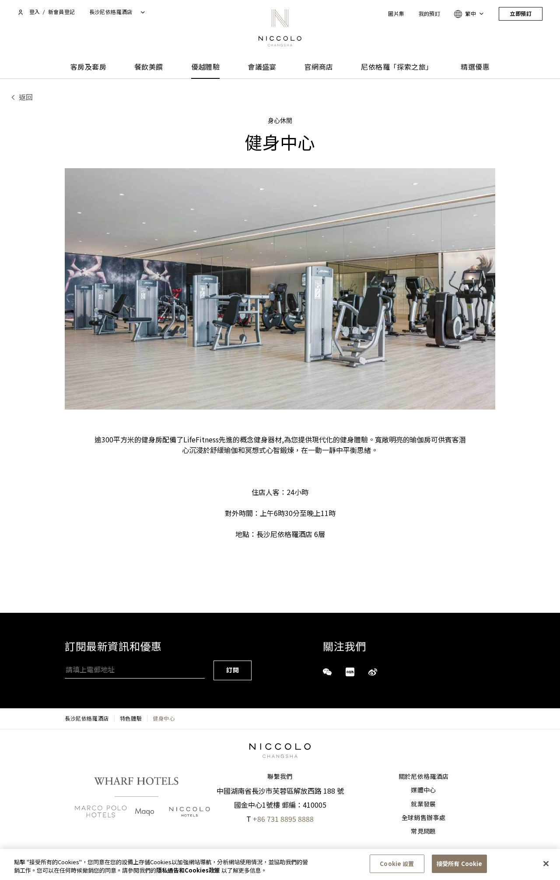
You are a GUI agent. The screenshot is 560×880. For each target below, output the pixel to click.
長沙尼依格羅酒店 (87, 718)
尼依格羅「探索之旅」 (397, 67)
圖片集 (396, 14)
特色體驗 (131, 718)
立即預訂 (521, 14)
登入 (35, 12)
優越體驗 (205, 67)
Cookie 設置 (397, 863)
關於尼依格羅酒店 (424, 777)
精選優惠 (475, 67)
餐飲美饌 (148, 67)
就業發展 (423, 804)
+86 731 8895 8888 (283, 818)
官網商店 (318, 67)
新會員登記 (61, 12)
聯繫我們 (279, 777)
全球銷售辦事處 (423, 818)
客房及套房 (88, 67)
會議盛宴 (262, 67)
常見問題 (423, 831)
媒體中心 (423, 790)
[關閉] (546, 863)
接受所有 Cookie (459, 863)
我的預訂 (430, 14)
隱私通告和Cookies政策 (188, 870)
